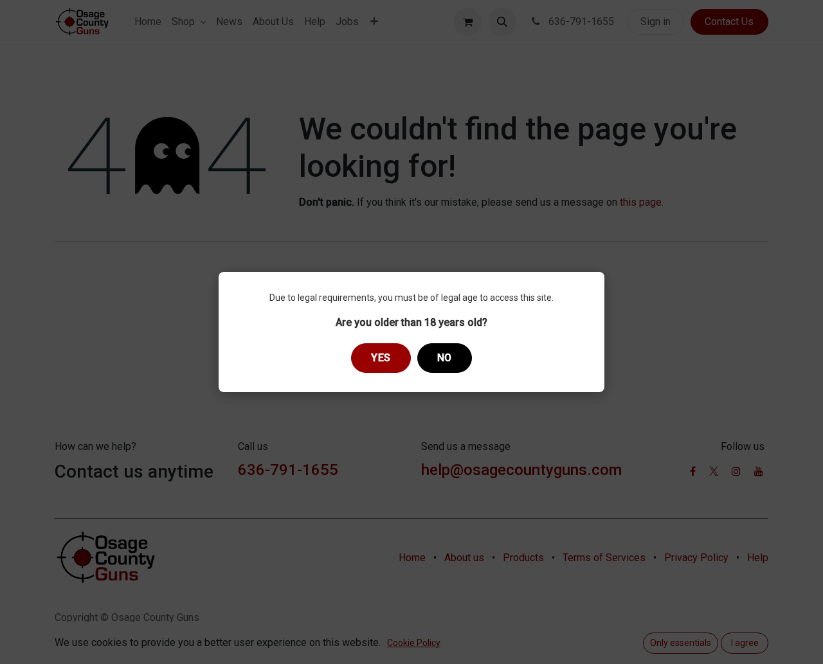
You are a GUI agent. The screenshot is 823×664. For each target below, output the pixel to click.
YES (381, 358)
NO (444, 358)
